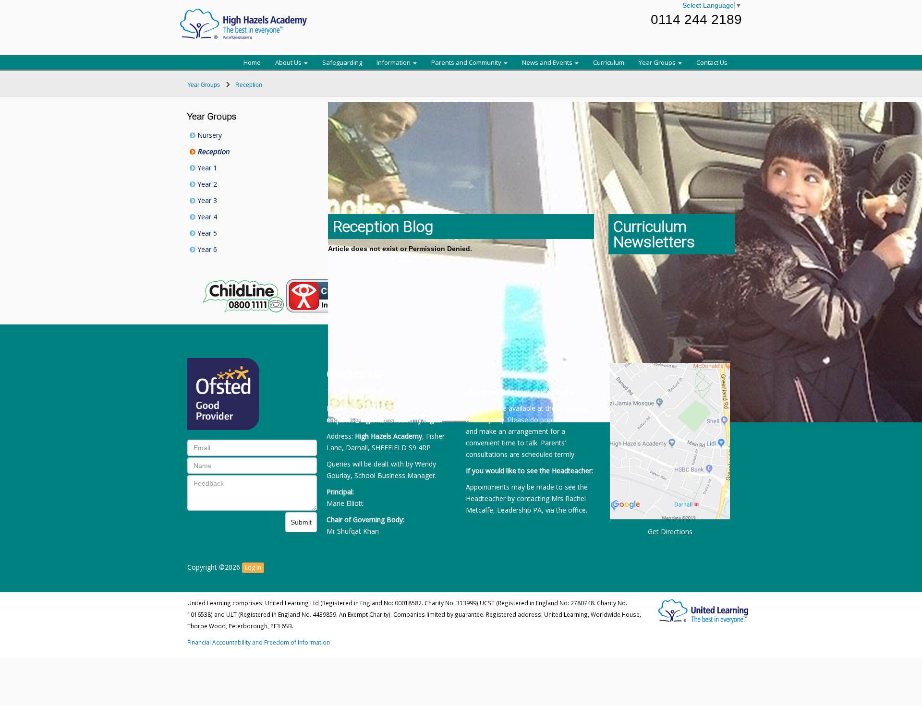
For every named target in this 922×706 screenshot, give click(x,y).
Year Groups (658, 62)
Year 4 (206, 216)
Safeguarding (342, 62)
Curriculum (608, 62)
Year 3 (206, 200)
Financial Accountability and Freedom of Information (258, 642)
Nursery (208, 135)
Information (394, 62)
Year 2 (206, 184)
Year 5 (206, 233)
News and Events (548, 62)
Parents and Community (467, 62)
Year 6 (206, 249)
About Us (289, 62)
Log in (253, 567)
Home (252, 62)
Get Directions (670, 531)
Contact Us (712, 62)
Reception (212, 151)
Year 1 (206, 167)
